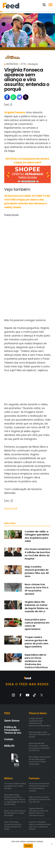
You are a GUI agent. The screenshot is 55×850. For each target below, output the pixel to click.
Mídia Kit (9, 745)
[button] (50, 5)
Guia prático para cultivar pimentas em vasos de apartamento (37, 624)
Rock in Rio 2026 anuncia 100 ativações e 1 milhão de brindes (15, 813)
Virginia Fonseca (14, 112)
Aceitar (28, 846)
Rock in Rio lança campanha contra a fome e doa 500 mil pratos (12, 825)
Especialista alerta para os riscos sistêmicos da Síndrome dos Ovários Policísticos (36, 661)
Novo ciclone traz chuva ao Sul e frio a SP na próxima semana (36, 589)
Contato (8, 739)
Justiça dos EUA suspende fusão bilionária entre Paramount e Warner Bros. (40, 722)
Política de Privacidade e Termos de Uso (12, 730)
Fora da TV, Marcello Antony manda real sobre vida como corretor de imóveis (40, 825)
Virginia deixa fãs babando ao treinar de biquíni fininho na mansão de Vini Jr (36, 606)
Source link (10, 508)
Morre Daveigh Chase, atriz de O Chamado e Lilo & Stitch (39, 734)
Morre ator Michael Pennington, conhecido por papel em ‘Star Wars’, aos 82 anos (39, 747)
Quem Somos (11, 720)
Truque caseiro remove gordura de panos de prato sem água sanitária (36, 642)
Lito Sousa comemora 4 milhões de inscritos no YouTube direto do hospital (37, 553)
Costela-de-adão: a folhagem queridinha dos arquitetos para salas (37, 536)
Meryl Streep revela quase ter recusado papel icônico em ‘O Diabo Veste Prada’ (39, 760)
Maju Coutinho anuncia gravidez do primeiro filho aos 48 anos (37, 571)
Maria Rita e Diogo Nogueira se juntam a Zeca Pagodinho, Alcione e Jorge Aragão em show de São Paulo (14, 799)
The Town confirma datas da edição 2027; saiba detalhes (15, 785)
